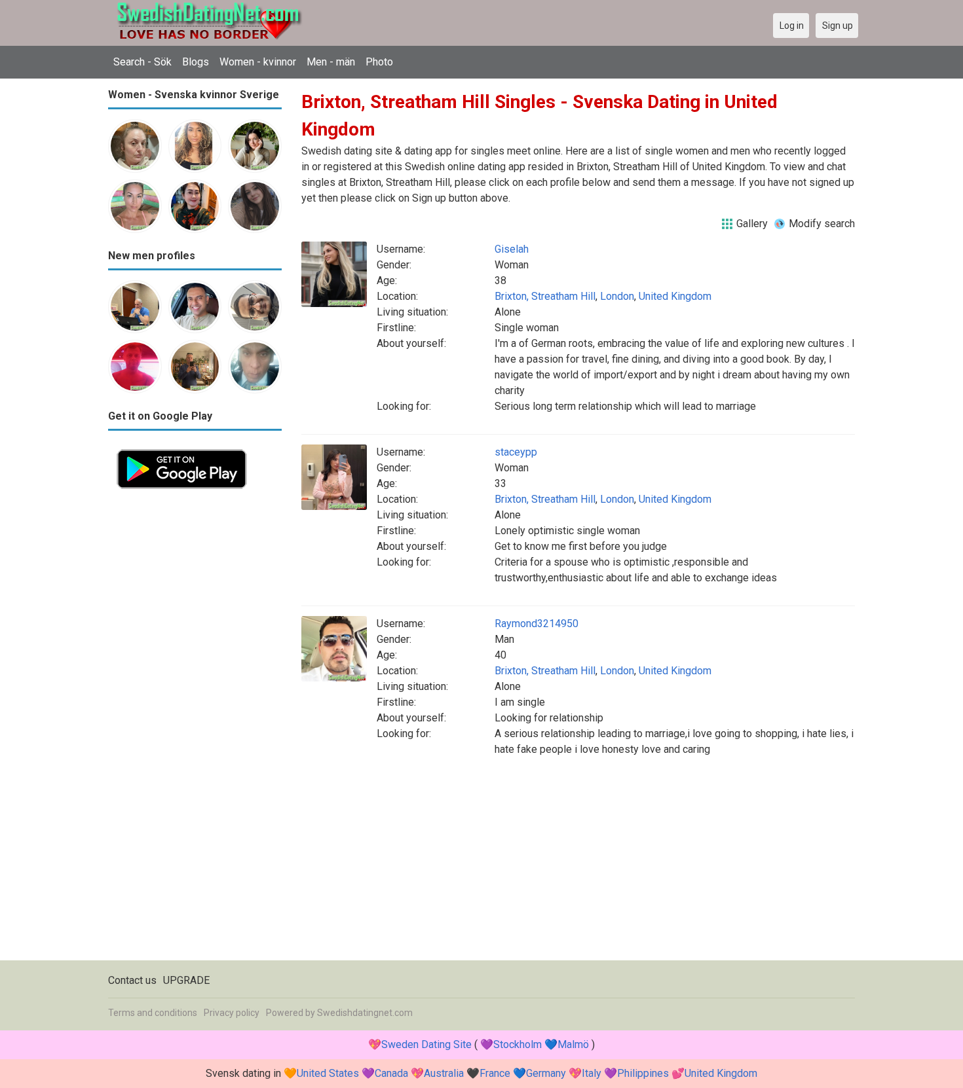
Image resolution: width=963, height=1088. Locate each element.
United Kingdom (675, 296)
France (495, 1073)
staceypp (516, 452)
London (617, 296)
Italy (591, 1073)
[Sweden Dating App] (181, 448)
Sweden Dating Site (426, 1044)
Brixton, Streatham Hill (545, 296)
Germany (546, 1073)
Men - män (331, 62)
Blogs (195, 62)
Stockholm (517, 1044)
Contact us (132, 980)
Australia (444, 1073)
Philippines (643, 1073)
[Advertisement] (195, 694)
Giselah (512, 249)
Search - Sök (142, 62)
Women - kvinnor (257, 62)
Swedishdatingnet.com (365, 1012)
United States (328, 1073)
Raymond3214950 (536, 623)
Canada (391, 1073)
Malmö (573, 1044)
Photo (379, 62)
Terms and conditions (152, 1012)
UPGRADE (186, 980)
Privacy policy (231, 1012)
